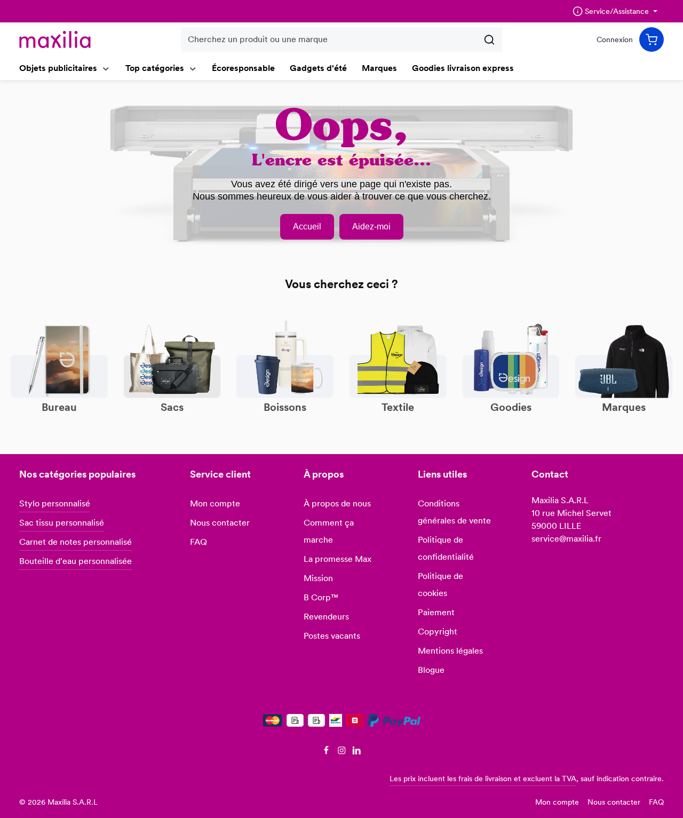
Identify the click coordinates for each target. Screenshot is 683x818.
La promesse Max (337, 559)
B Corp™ (321, 597)
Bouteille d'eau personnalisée (75, 561)
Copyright (437, 631)
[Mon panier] (651, 39)
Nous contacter (220, 523)
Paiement (436, 612)
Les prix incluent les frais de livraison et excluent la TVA (483, 778)
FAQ (198, 542)
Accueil (307, 226)
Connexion (615, 39)
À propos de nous (337, 503)
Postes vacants (332, 636)
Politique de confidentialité (446, 548)
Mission (318, 578)
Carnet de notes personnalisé (75, 542)
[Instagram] (342, 752)
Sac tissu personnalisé (61, 523)
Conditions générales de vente (454, 512)
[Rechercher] (489, 39)
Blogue (431, 670)
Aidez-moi (371, 226)
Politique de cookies (440, 584)
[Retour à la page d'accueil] (55, 39)
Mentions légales (450, 651)
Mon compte (215, 503)
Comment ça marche (329, 531)
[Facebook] (327, 752)
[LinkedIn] (356, 752)
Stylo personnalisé (54, 503)
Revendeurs (326, 616)
